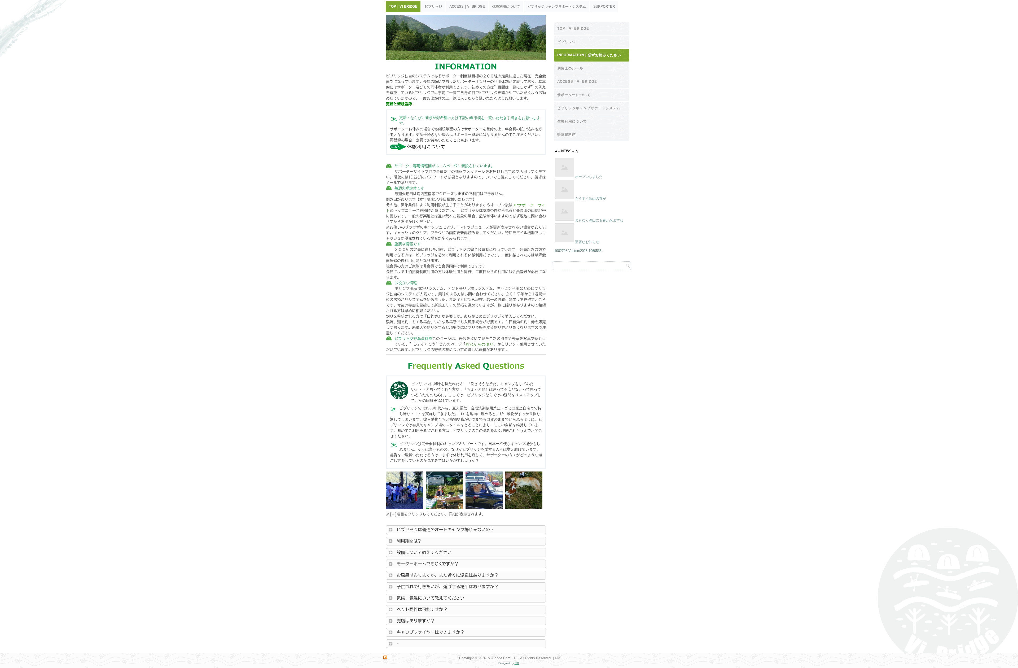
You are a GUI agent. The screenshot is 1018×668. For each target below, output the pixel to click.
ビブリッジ (433, 6)
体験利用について (506, 6)
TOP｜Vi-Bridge (403, 6)
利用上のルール (570, 68)
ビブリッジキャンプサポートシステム (556, 6)
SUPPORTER (604, 6)
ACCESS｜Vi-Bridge (467, 6)
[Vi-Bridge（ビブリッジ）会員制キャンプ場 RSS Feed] (385, 658)
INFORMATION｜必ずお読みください (589, 55)
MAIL (559, 658)
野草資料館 (566, 135)
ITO (517, 663)
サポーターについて (574, 95)
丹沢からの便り (480, 344)
